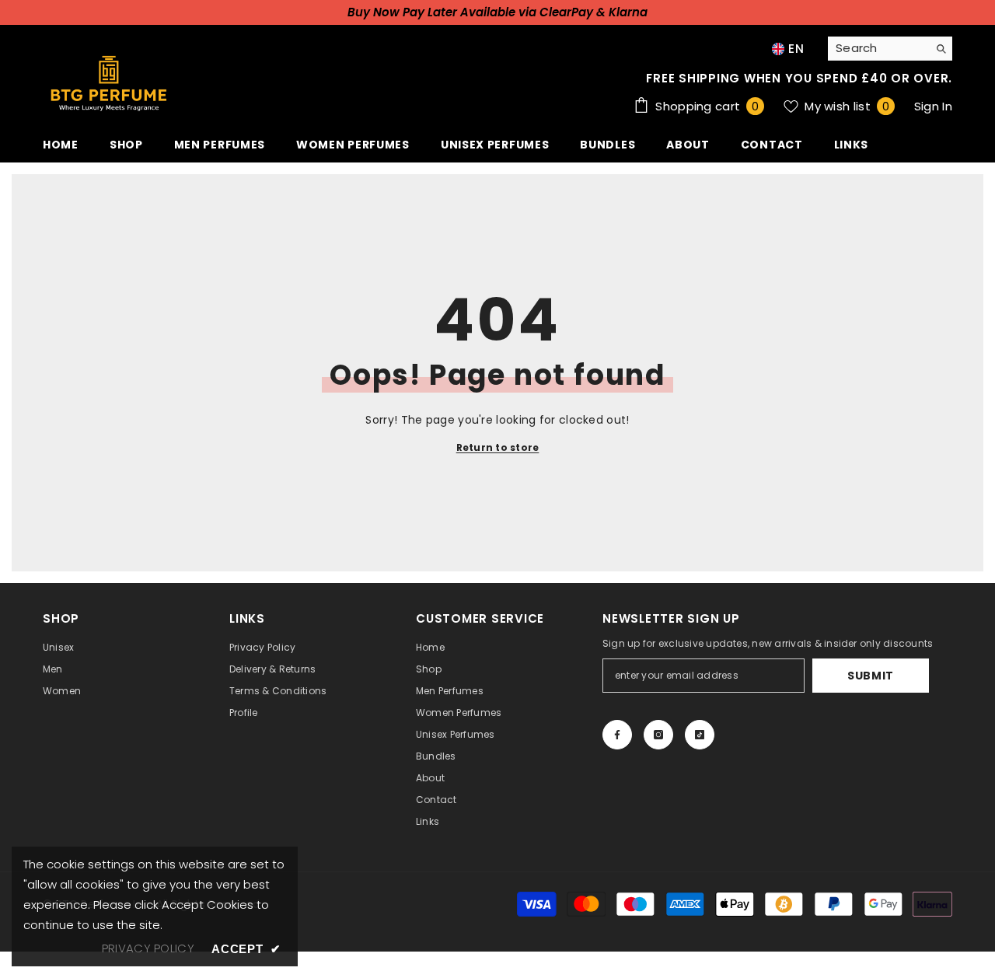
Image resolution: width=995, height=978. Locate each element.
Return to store (497, 447)
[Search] (890, 49)
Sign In (933, 106)
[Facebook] (617, 734)
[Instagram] (658, 734)
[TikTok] (699, 734)
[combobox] (878, 48)
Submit (870, 675)
